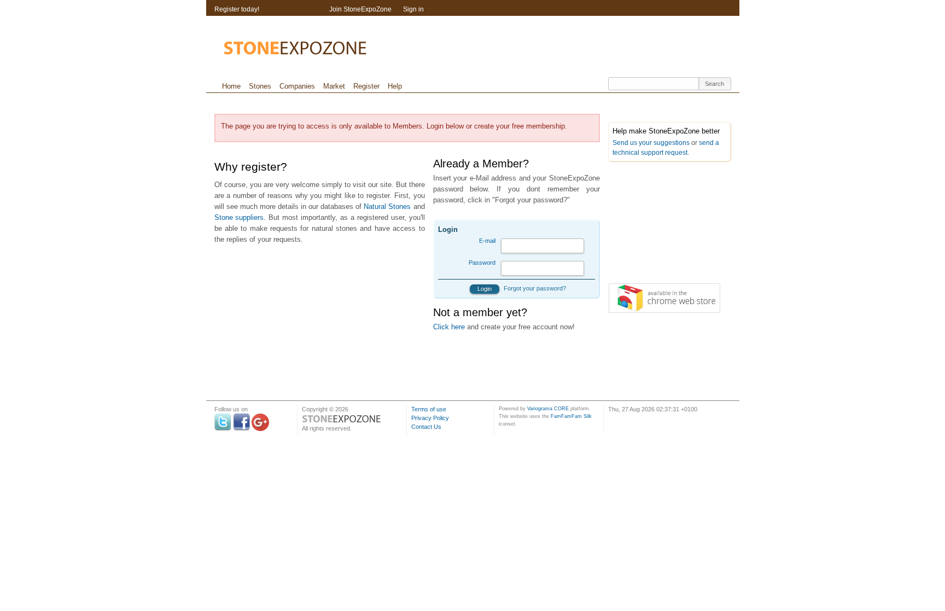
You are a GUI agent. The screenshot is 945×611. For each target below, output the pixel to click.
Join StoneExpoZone (360, 9)
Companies (297, 86)
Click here (449, 327)
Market (334, 86)
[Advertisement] (663, 225)
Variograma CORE (548, 408)
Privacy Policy (430, 418)
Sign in (413, 9)
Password (482, 262)
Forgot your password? (535, 288)
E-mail (487, 240)
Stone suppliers (239, 217)
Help (395, 86)
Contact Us (426, 426)
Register (366, 86)
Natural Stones (387, 206)
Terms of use (428, 409)
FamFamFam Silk (571, 416)
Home (231, 86)
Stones (260, 86)
